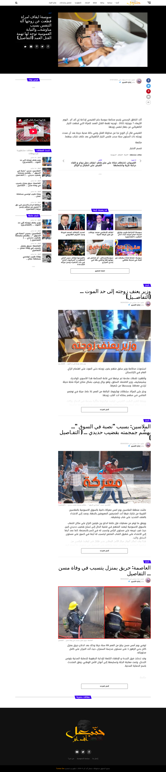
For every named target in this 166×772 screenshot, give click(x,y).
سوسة (113, 155)
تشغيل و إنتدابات (66, 2)
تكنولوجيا (78, 2)
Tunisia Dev (60, 768)
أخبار (117, 2)
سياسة (109, 2)
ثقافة (95, 2)
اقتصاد (87, 2)
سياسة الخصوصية (83, 758)
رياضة (102, 2)
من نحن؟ (71, 758)
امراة (125, 155)
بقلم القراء (52, 2)
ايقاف (120, 155)
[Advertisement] (100, 102)
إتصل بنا (95, 758)
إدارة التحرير (126, 82)
